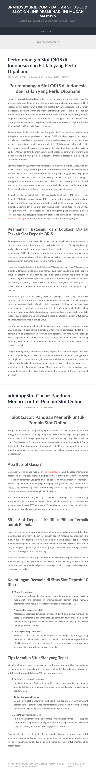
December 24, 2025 (17, 77)
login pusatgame (52, 471)
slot (33, 434)
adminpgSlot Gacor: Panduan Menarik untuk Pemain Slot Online (45, 398)
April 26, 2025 (14, 407)
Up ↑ (79, 767)
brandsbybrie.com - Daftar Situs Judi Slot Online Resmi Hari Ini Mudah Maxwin (48, 11)
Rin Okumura (36, 77)
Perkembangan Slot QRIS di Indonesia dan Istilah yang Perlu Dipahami (42, 65)
